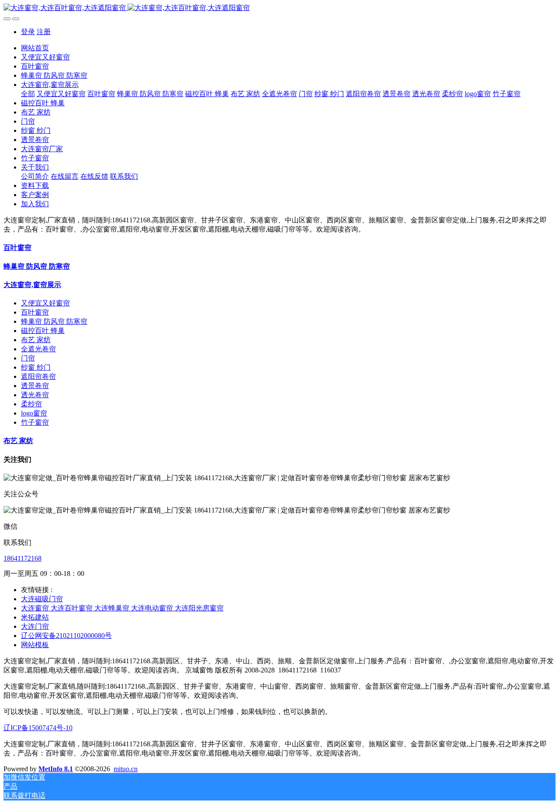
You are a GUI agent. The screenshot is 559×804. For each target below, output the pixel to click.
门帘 (28, 358)
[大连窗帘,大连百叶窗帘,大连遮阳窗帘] (279, 8)
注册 (44, 31)
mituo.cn (126, 769)
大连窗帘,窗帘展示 (32, 284)
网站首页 (35, 48)
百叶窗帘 (17, 247)
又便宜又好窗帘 (45, 303)
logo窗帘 (34, 413)
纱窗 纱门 (36, 367)
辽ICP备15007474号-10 (37, 727)
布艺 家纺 (36, 339)
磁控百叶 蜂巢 (43, 330)
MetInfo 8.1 (55, 769)
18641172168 (22, 558)
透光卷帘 (35, 395)
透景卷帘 (35, 385)
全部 (28, 93)
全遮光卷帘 (38, 349)
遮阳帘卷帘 (38, 376)
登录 (28, 31)
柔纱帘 (31, 404)
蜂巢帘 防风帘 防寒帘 (36, 266)
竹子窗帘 (35, 422)
